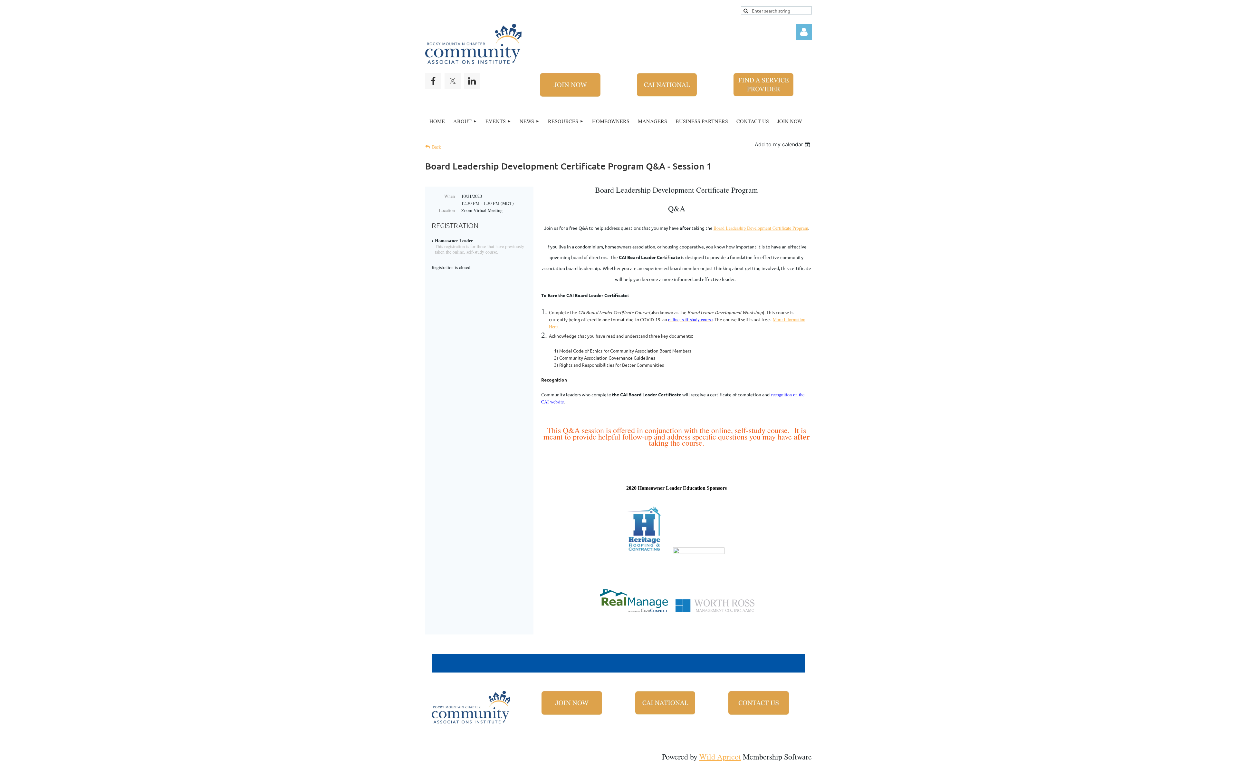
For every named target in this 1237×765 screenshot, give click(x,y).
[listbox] (783, 144)
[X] (453, 81)
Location (447, 210)
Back (436, 147)
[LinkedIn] (472, 81)
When (449, 196)
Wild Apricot (720, 756)
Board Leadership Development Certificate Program (761, 228)
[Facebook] (433, 81)
